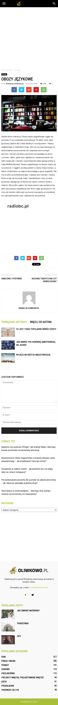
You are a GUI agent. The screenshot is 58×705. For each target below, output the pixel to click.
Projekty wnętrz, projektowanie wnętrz (22, 677)
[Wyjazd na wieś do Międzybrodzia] (8, 357)
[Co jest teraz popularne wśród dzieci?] (8, 332)
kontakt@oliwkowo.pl (39, 587)
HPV (19, 636)
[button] (54, 3)
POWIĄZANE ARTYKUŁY (14, 322)
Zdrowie (5, 669)
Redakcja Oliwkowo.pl (15, 84)
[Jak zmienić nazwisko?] (8, 614)
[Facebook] (25, 595)
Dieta (4, 681)
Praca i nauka (8, 661)
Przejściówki (8, 673)
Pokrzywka (22, 623)
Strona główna (6, 70)
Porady (4, 74)
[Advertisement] (29, 37)
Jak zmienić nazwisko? (28, 610)
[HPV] (8, 639)
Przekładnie (7, 686)
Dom (3, 657)
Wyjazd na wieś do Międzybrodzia (33, 355)
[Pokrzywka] (8, 627)
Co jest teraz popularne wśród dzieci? (36, 329)
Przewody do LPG (10, 690)
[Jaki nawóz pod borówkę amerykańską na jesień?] (8, 345)
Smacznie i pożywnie (11, 278)
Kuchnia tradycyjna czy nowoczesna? (44, 280)
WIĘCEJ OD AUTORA (41, 322)
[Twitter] (32, 595)
